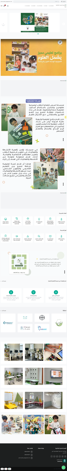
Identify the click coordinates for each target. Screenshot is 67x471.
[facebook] (52, 456)
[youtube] (54, 456)
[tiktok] (57, 456)
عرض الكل (4, 281)
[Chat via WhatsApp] (63, 467)
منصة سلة (56, 468)
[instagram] (65, 456)
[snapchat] (60, 456)
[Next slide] (3, 24)
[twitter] (63, 456)
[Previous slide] (63, 24)
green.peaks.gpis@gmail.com (6, 1)
